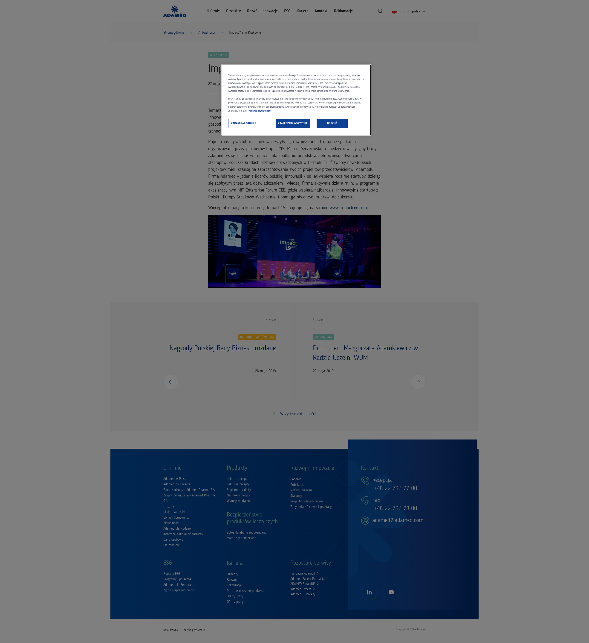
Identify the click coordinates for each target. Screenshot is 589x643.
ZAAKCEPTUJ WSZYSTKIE (293, 123)
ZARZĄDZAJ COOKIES (243, 123)
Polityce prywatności (259, 110)
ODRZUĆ (332, 123)
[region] (296, 100)
